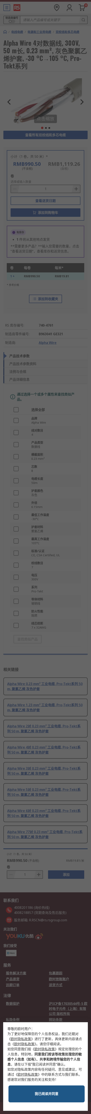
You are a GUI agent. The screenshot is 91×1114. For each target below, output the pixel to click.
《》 (20, 1039)
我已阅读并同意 (46, 1094)
